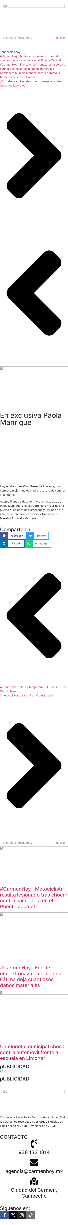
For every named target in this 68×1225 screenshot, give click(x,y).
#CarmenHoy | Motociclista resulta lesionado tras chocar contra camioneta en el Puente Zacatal (33, 897)
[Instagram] (21, 1215)
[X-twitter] (13, 1215)
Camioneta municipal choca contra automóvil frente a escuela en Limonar (32, 1052)
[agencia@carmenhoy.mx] (34, 1162)
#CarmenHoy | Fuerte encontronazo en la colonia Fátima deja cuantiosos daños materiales (31, 976)
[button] (13, 536)
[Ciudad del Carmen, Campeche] (34, 1181)
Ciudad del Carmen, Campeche (34, 1193)
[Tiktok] (30, 1215)
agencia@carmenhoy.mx (34, 1171)
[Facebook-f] (4, 1215)
